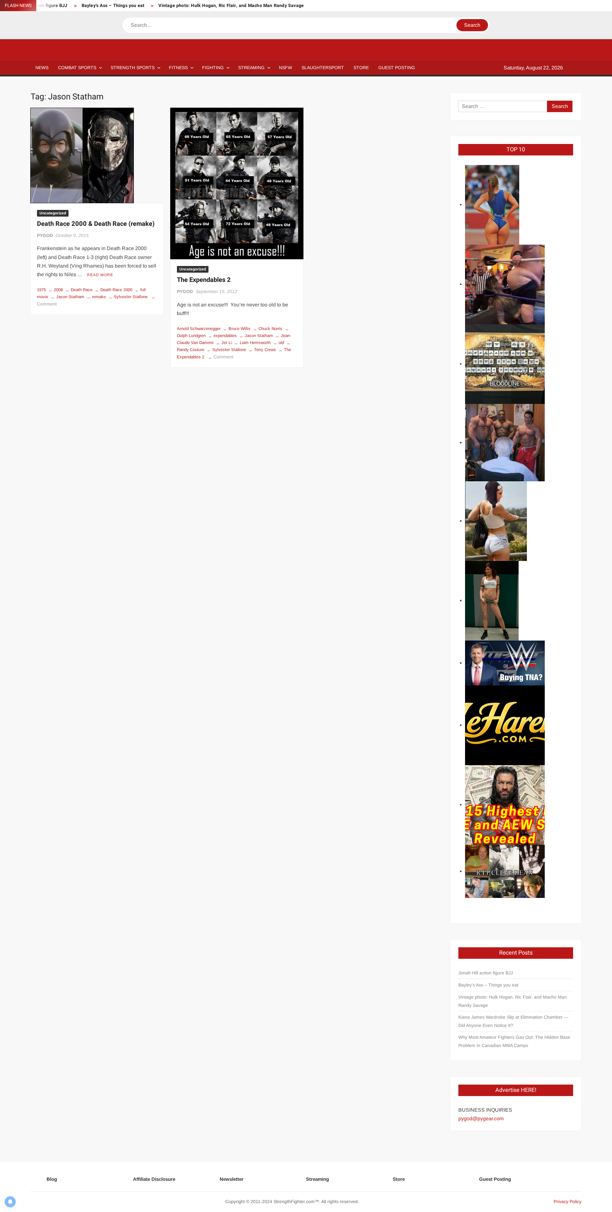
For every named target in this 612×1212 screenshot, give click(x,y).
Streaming (251, 67)
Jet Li (227, 342)
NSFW (285, 67)
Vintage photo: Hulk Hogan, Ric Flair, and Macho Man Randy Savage (231, 5)
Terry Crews (265, 349)
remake (99, 296)
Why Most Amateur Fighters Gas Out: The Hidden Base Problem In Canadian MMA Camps (514, 1041)
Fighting (213, 67)
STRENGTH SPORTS (133, 67)
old (281, 342)
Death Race (81, 289)
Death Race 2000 (116, 289)
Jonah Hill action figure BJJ (485, 972)
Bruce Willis (240, 328)
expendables (225, 335)
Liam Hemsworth (255, 342)
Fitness (178, 67)
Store (399, 1179)
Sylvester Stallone (131, 296)
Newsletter (232, 1179)
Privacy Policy (567, 1201)
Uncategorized (53, 213)
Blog (52, 1179)
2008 (58, 289)
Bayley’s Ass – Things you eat (113, 5)
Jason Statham (70, 296)
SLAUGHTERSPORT (323, 67)
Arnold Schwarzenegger (199, 328)
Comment (47, 303)
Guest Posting (495, 1179)
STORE (361, 67)
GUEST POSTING (396, 67)
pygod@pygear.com (481, 1118)
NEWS (41, 67)
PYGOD (45, 235)
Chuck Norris (270, 328)
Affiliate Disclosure (154, 1179)
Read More (100, 275)
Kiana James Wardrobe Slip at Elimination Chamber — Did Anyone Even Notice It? (513, 1021)
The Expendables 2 (204, 279)
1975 (41, 289)
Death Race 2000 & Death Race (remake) (96, 223)
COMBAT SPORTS (77, 67)
